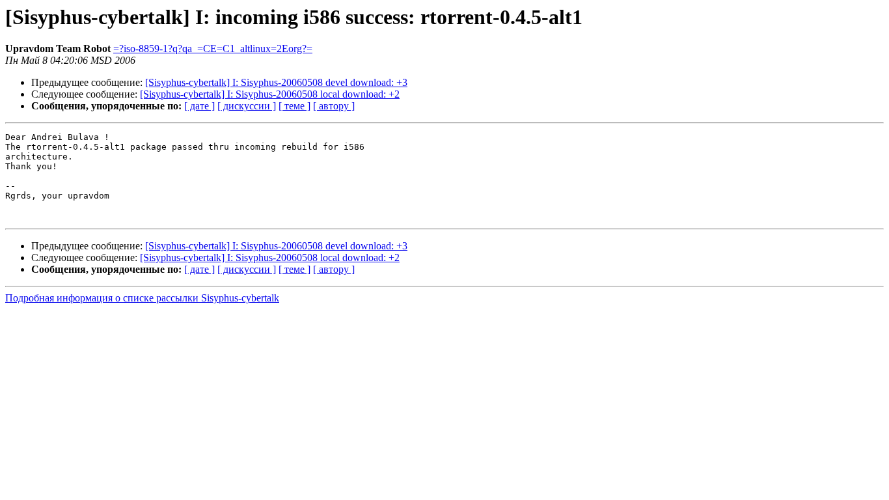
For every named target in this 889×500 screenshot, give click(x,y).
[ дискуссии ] (246, 105)
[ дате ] (199, 105)
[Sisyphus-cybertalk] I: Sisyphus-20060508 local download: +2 (270, 94)
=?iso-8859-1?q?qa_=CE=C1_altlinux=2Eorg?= (212, 48)
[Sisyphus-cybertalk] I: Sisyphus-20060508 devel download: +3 (276, 82)
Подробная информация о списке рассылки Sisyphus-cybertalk (142, 297)
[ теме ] (294, 105)
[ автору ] (334, 105)
